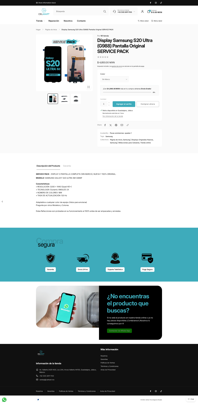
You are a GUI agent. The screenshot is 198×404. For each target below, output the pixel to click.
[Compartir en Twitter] (110, 125)
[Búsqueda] (104, 11)
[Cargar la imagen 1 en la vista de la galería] (53, 99)
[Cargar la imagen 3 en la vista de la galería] (76, 99)
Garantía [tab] (67, 166)
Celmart (147, 399)
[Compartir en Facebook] (105, 125)
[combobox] (81, 11)
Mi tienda (103, 36)
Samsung (109, 136)
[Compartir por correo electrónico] (121, 125)
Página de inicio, (116, 140)
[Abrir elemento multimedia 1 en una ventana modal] (64, 62)
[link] (119, 331)
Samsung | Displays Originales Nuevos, (138, 140)
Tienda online (145, 143)
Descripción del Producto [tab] (48, 166)
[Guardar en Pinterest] (116, 125)
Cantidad (103, 99)
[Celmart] (41, 357)
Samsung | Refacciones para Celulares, (125, 143)
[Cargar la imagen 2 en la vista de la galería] (64, 99)
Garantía (50, 269)
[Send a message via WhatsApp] (4, 400)
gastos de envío (117, 66)
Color (102, 74)
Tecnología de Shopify (156, 399)
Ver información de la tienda (113, 116)
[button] (154, 11)
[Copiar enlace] (127, 125)
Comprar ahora (148, 104)
